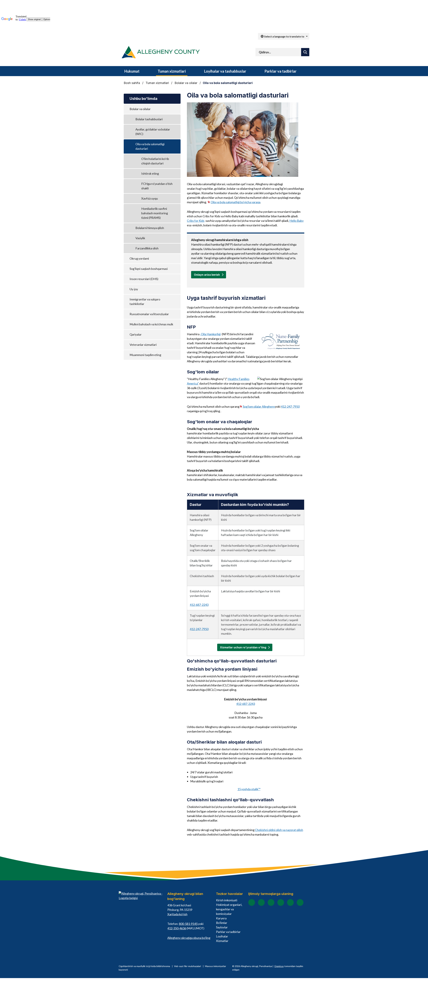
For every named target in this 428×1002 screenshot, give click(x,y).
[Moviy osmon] (300, 902)
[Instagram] (261, 902)
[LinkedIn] (290, 902)
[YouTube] (271, 902)
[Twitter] (280, 902)
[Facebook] (251, 902)
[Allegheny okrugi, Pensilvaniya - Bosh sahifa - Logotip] (160, 52)
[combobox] (283, 36)
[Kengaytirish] (145, 71)
